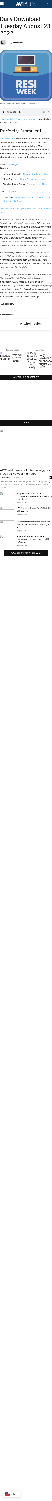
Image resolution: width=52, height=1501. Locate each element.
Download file (7, 119)
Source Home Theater (39, 184)
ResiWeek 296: (7, 139)
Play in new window (26, 119)
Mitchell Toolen (18, 43)
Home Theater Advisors (32, 179)
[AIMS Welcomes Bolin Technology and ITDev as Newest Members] (26, 448)
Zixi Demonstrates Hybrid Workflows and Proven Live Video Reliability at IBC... (33, 525)
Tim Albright (12, 164)
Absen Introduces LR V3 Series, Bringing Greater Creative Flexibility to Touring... (33, 539)
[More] (32, 337)
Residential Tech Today (35, 174)
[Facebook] (12, 337)
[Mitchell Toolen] (10, 324)
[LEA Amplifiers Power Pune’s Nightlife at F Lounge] (7, 512)
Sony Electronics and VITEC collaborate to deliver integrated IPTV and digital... (34, 496)
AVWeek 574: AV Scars (16, 357)
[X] (19, 337)
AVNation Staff (5, 477)
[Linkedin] (25, 337)
